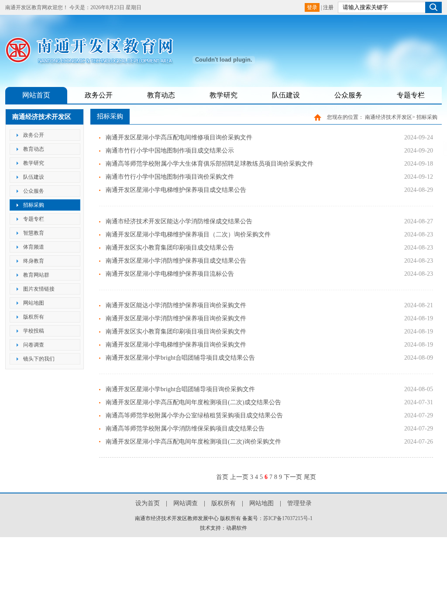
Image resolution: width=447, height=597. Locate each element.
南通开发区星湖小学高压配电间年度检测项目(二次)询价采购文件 (193, 441)
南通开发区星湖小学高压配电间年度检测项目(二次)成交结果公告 (193, 402)
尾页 (310, 477)
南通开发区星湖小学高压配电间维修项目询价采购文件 (179, 137)
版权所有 (33, 317)
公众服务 (348, 95)
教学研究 (223, 95)
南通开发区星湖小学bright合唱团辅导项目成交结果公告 (180, 357)
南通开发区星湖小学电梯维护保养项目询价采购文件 (176, 344)
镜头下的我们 (39, 359)
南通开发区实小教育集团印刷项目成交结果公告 (170, 247)
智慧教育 (33, 233)
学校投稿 (33, 331)
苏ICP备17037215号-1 (288, 518)
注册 (328, 7)
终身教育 (33, 261)
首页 (222, 477)
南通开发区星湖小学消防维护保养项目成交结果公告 (176, 260)
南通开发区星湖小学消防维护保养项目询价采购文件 (176, 318)
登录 (312, 7)
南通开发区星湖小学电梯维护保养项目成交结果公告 (176, 190)
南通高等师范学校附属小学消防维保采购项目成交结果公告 (185, 428)
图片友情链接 (39, 289)
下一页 (293, 477)
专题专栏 (411, 95)
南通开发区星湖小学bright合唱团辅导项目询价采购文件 (180, 389)
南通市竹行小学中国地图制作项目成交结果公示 (170, 150)
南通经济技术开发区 (388, 117)
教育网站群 (36, 275)
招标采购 (33, 205)
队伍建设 (286, 95)
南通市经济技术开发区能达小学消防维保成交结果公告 (179, 221)
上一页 (239, 477)
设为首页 (147, 503)
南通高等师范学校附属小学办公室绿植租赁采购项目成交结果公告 (194, 415)
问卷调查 (33, 345)
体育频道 (33, 247)
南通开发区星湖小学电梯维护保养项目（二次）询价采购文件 (188, 234)
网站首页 (36, 95)
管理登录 (299, 503)
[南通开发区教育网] (94, 62)
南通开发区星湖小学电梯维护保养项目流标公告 (170, 274)
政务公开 (99, 95)
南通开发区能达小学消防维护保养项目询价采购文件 (176, 305)
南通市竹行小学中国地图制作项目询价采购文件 (170, 177)
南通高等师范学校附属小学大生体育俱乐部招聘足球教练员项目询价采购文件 (209, 163)
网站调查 (185, 503)
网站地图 (33, 303)
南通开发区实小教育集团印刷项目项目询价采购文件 (176, 331)
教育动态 (161, 95)
